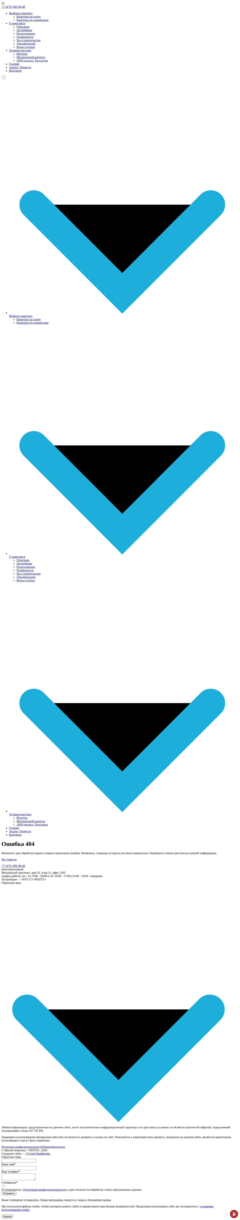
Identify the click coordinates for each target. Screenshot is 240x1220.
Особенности (25, 37)
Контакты (15, 834)
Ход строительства (28, 40)
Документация (25, 43)
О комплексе (17, 556)
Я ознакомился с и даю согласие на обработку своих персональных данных (72, 1189)
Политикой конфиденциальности (44, 1189)
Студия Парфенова (38, 1153)
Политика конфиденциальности (22, 1146)
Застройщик (24, 30)
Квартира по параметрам (32, 20)
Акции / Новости (20, 831)
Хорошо (7, 1216)
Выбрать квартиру (21, 316)
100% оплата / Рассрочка (32, 60)
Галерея (14, 828)
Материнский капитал (30, 57)
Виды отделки (25, 47)
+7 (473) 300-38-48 (13, 6)
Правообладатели (54, 1146)
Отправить (9, 1193)
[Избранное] (4, 79)
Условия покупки (20, 814)
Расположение (25, 33)
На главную (9, 859)
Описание (22, 26)
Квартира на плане (28, 16)
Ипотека (21, 53)
